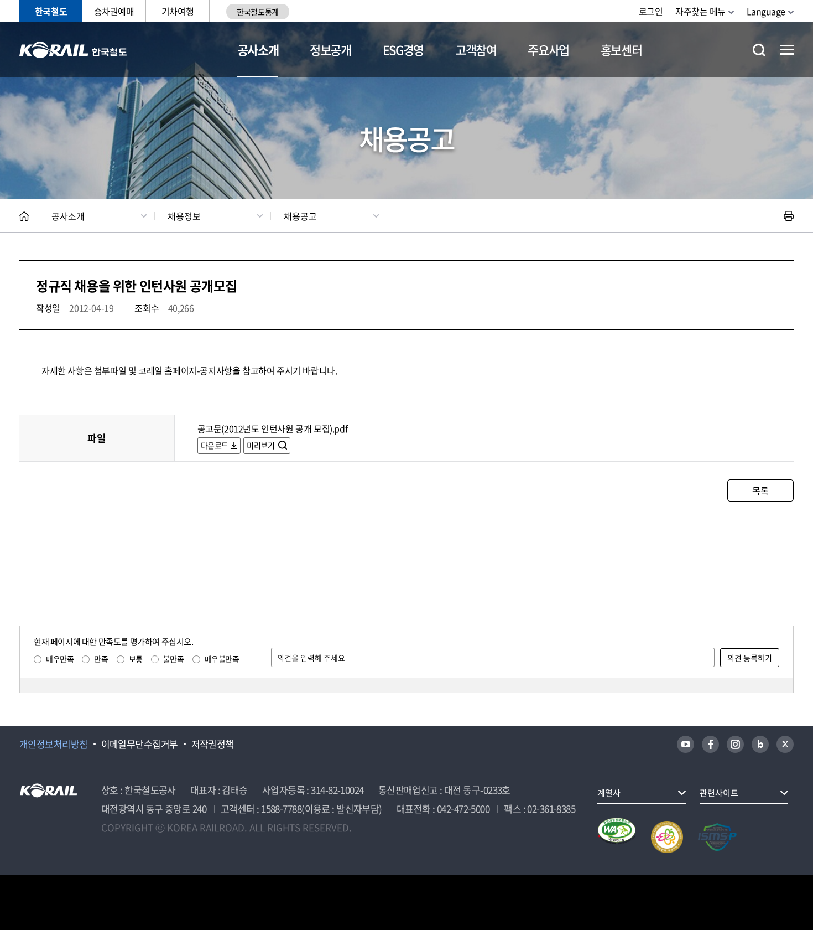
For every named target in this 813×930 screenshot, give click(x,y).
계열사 (609, 793)
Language (766, 11)
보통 (136, 658)
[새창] (685, 744)
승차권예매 (114, 11)
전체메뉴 (787, 50)
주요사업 (548, 49)
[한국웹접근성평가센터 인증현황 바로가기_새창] (616, 837)
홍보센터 (621, 49)
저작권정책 (212, 744)
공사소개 (258, 49)
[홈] (24, 216)
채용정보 (184, 216)
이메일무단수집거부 (139, 744)
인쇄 (789, 215)
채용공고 (300, 216)
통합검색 (759, 50)
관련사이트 (719, 793)
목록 (760, 490)
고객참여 (476, 49)
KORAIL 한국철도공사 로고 (73, 50)
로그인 (651, 11)
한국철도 (51, 11)
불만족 (173, 658)
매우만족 (60, 658)
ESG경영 (403, 49)
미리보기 (261, 445)
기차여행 (177, 11)
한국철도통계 (257, 11)
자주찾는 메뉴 (700, 11)
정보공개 (330, 49)
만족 (101, 658)
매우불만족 (222, 658)
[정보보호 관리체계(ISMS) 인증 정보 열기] (717, 837)
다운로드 (214, 445)
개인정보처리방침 (53, 744)
